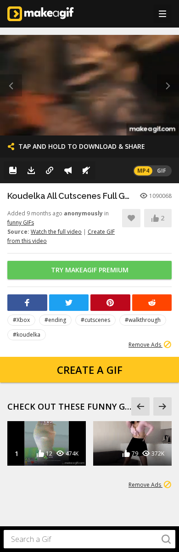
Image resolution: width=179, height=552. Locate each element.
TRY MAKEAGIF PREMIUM (90, 269)
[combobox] (89, 539)
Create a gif (90, 370)
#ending (55, 320)
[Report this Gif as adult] (68, 170)
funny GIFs (20, 222)
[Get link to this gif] (49, 170)
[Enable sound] (86, 170)
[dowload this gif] (31, 170)
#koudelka (26, 334)
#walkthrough (143, 320)
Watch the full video (56, 232)
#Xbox (21, 320)
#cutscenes (95, 320)
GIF (161, 171)
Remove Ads (145, 345)
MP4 (143, 171)
